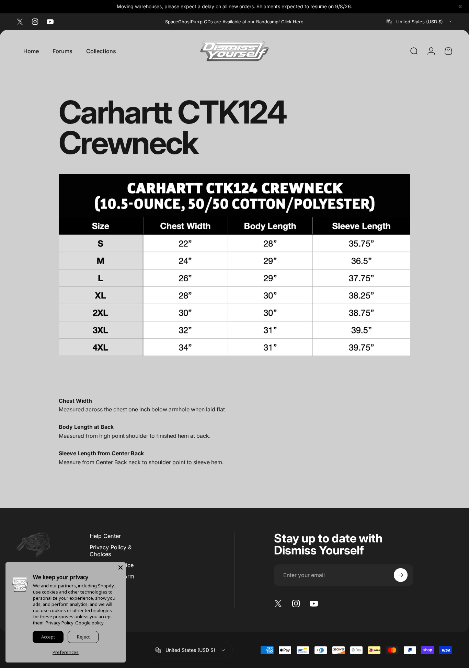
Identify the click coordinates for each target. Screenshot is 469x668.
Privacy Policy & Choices (110, 551)
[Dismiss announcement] (460, 6)
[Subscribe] (401, 575)
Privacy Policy (59, 623)
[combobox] (420, 21)
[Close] (120, 567)
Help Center (105, 535)
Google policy (89, 623)
